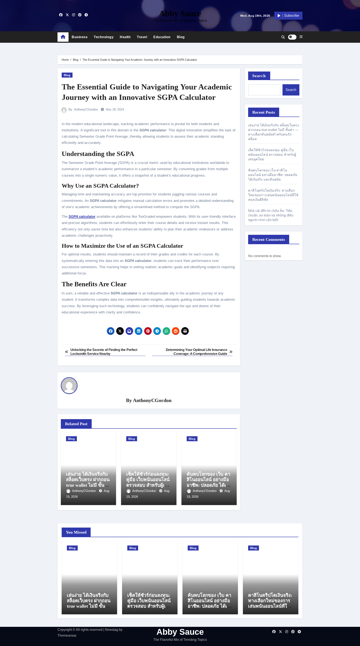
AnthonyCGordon (86, 109)
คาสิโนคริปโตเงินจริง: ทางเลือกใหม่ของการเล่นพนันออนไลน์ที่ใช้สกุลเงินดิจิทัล (273, 195)
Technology (104, 37)
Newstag (111, 629)
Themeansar (67, 635)
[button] (301, 37)
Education (162, 37)
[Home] (63, 37)
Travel (142, 37)
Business (80, 37)
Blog (181, 37)
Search (259, 75)
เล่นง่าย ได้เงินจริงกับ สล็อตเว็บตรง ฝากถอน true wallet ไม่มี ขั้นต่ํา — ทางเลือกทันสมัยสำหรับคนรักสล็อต (88, 485)
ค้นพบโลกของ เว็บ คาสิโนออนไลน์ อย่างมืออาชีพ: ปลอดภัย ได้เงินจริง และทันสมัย (209, 482)
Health (125, 37)
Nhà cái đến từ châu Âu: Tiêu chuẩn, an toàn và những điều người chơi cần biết (271, 215)
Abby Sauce (180, 13)
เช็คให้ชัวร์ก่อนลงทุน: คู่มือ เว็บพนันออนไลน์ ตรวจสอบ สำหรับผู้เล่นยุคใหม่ (148, 482)
